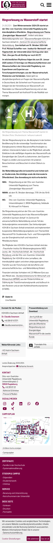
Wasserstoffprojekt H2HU (36, 38)
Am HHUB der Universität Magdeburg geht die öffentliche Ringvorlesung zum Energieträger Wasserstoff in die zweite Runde (40, 327)
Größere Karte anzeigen (12, 448)
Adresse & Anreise (11, 390)
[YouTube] (4, 408)
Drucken (6, 508)
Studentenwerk (9, 480)
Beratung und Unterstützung (15, 493)
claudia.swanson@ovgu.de (15, 325)
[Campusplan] (26, 444)
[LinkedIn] (20, 403)
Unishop (6, 483)
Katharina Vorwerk (26, 366)
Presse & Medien (10, 394)
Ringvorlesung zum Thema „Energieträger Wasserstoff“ (26, 34)
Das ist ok (45, 538)
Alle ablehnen (33, 538)
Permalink (7, 511)
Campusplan (8, 452)
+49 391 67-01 (10, 387)
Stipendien (7, 477)
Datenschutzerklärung (12, 532)
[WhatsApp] (28, 403)
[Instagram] (4, 403)
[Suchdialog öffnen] (42, 5)
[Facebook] (37, 403)
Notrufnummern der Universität (16, 496)
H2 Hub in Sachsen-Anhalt (11, 352)
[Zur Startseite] (16, 5)
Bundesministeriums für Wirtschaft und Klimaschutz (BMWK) (26, 277)
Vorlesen (6, 505)
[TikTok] (12, 403)
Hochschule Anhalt (21, 251)
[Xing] (12, 408)
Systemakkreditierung (12, 468)
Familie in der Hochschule (14, 465)
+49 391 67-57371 (11, 320)
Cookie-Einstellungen (11, 538)
